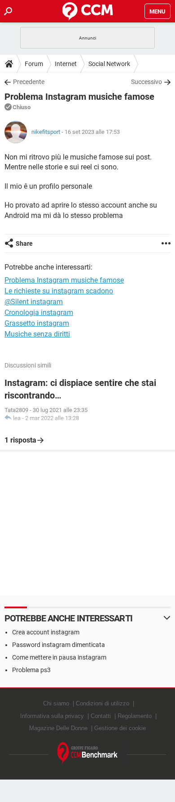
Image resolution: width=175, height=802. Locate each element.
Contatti (101, 716)
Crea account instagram (45, 632)
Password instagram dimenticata (58, 644)
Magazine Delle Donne (58, 728)
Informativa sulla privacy (52, 716)
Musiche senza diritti (37, 334)
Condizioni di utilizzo (102, 703)
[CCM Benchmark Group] (87, 753)
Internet (66, 63)
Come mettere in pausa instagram (59, 657)
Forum (34, 63)
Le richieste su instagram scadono (58, 291)
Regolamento (135, 716)
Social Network (109, 63)
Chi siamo (56, 703)
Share (24, 243)
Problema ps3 (31, 670)
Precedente (28, 81)
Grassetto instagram (36, 323)
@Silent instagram (33, 301)
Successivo (146, 81)
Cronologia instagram (38, 312)
